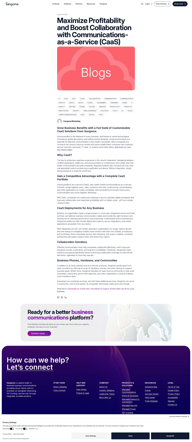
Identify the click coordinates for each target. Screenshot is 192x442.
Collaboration (94, 99)
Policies (92, 107)
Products (128, 107)
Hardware (114, 103)
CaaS (66, 99)
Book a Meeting (60, 387)
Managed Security (129, 405)
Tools (114, 111)
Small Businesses (90, 111)
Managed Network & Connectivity (130, 400)
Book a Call (178, 4)
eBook (80, 103)
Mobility (62, 107)
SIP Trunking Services (127, 413)
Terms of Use (173, 387)
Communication (110, 99)
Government (101, 103)
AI (59, 99)
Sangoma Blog (151, 387)
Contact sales (38, 333)
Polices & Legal (82, 393)
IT (131, 103)
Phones (82, 107)
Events (148, 390)
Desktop (62, 103)
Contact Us (172, 404)
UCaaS (130, 111)
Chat (74, 99)
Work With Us (105, 397)
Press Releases (151, 401)
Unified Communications (67, 115)
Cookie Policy (173, 390)
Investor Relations (106, 390)
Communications (126, 99)
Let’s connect (30, 367)
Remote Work (64, 111)
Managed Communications (129, 390)
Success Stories (151, 394)
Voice (101, 115)
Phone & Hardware (130, 396)
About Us (103, 387)
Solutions (104, 111)
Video (83, 115)
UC (122, 111)
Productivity (115, 107)
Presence (102, 107)
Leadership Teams (107, 394)
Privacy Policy (174, 394)
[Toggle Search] (142, 4)
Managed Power (129, 409)
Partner (72, 107)
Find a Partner (161, 4)
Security (76, 111)
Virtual (91, 115)
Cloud (82, 99)
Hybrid (124, 103)
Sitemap (171, 401)
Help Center (81, 389)
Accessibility (173, 397)
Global (90, 103)
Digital (71, 103)
